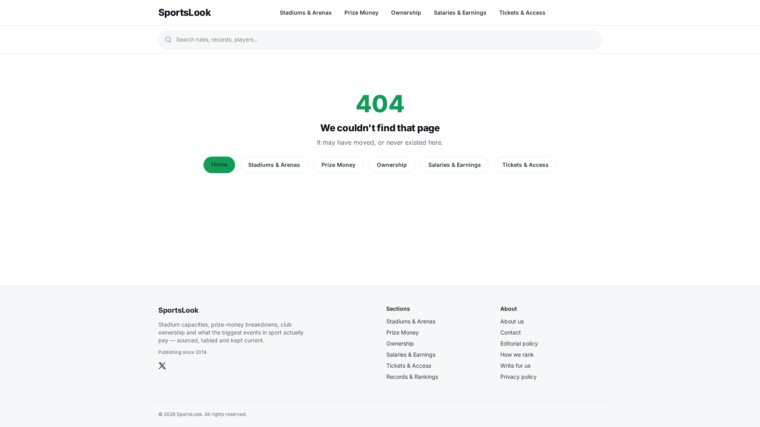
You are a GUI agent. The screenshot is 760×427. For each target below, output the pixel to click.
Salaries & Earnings (460, 12)
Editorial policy (519, 343)
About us (512, 321)
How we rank (517, 354)
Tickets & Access (522, 12)
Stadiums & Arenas (306, 12)
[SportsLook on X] (162, 366)
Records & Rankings (412, 376)
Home (219, 164)
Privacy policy (518, 376)
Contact (510, 332)
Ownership (406, 12)
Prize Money (361, 12)
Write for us (515, 365)
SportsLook (178, 310)
